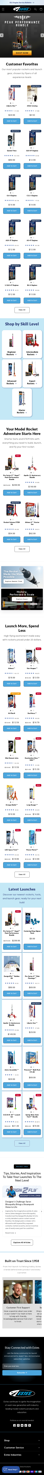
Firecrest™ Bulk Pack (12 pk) (32, 1071)
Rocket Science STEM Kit (12, 523)
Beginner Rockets (11, 353)
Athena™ (11, 668)
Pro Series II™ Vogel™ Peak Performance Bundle (11, 477)
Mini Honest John (11, 758)
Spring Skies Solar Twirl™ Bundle (32, 1116)
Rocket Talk (22, 1166)
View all (22, 310)
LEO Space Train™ (12, 850)
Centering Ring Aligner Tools (32, 932)
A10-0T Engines (32, 151)
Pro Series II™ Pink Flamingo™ (32, 977)
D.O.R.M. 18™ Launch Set (11, 1116)
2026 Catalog (32, 106)
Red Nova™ (32, 713)
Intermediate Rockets (32, 353)
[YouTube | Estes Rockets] (22, 1425)
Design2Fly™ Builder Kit (12, 977)
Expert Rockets (31, 382)
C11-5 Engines (32, 196)
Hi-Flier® (11, 713)
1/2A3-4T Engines (12, 285)
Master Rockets (21, 411)
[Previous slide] (2, 1211)
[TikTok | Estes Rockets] (26, 1425)
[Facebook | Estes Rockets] (14, 1425)
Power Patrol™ (32, 850)
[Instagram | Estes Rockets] (18, 1425)
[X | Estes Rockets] (29, 1425)
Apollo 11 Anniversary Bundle (32, 476)
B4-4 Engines (32, 285)
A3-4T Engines (32, 240)
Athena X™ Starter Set (32, 523)
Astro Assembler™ (12, 1070)
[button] (3, 9)
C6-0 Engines (12, 196)
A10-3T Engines (12, 240)
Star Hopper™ (32, 668)
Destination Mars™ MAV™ (32, 759)
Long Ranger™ (32, 805)
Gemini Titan (12, 151)
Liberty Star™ (11, 106)
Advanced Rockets (11, 382)
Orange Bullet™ (12, 805)
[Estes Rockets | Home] (22, 1393)
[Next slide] (41, 1211)
